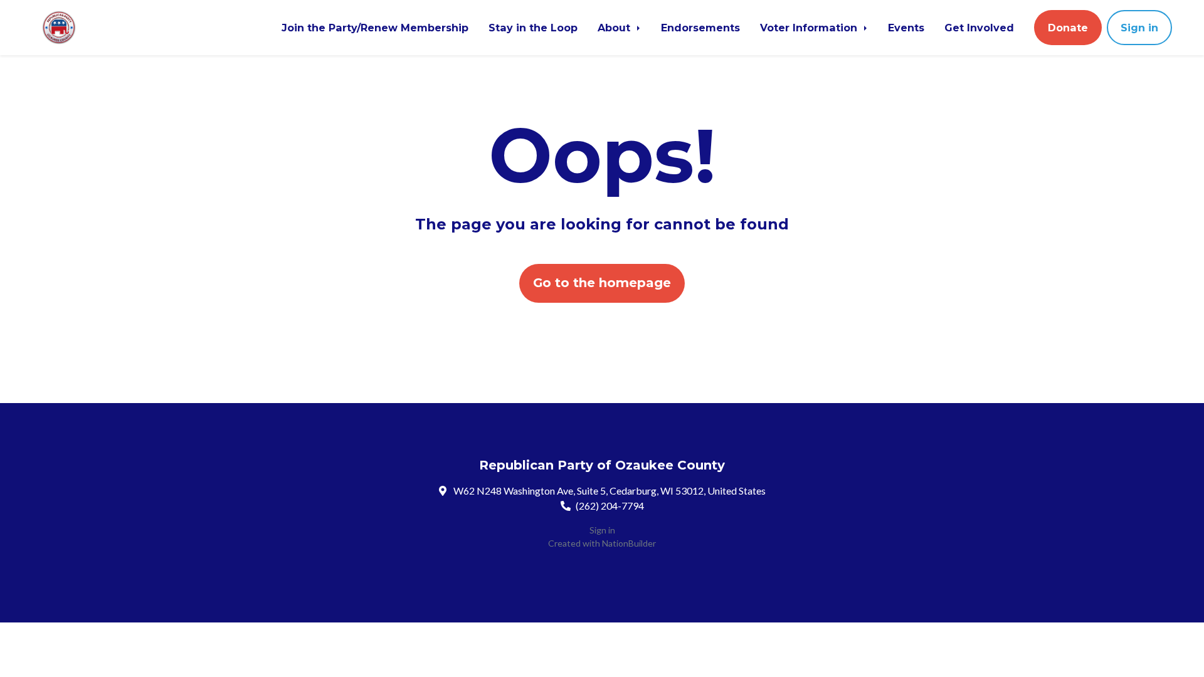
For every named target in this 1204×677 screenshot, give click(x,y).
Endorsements (700, 27)
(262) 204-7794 (610, 506)
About (615, 27)
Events (906, 27)
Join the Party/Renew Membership (375, 27)
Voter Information (810, 27)
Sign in (1139, 27)
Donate (1068, 27)
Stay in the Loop (533, 27)
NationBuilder (629, 543)
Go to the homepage (602, 282)
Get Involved (979, 27)
